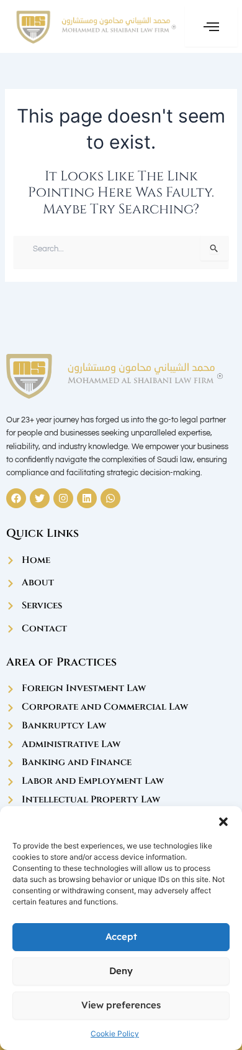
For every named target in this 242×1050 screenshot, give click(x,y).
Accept (121, 936)
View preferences (121, 1005)
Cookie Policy (115, 1033)
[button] (223, 821)
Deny (121, 971)
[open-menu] (211, 26)
